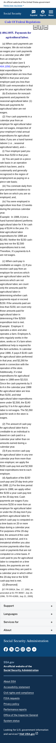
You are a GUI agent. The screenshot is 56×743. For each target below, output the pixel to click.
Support (9, 605)
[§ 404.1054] (35, 26)
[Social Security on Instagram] (23, 650)
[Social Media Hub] (34, 650)
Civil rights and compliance (19, 692)
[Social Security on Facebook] (6, 650)
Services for (11, 622)
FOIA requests (12, 698)
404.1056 (5, 66)
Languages (10, 613)
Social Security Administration (21, 670)
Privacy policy (11, 703)
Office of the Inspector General (21, 715)
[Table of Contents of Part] (40, 26)
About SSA (10, 681)
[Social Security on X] (11, 650)
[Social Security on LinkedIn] (28, 650)
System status (12, 720)
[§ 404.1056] (46, 26)
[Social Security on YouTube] (17, 650)
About (7, 630)
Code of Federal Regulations (22, 22)
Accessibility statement (17, 687)
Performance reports (15, 709)
